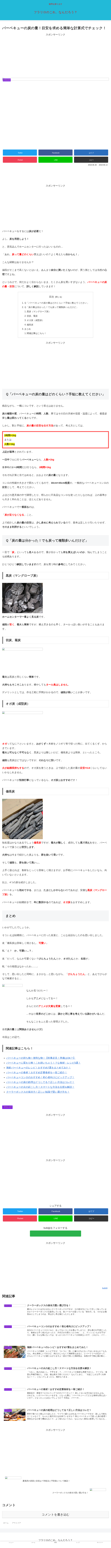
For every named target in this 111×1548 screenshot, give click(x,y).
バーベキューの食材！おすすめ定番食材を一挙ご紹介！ (36, 1072)
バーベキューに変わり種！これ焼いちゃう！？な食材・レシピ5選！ (43, 1062)
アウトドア (8, 1107)
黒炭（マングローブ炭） (39, 311)
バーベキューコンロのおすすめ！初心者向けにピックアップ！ (40, 1077)
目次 (51, 296)
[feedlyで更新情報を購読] (55, 1234)
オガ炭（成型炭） (35, 320)
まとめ (27, 329)
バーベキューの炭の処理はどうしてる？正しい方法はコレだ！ (40, 1082)
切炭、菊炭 (32, 316)
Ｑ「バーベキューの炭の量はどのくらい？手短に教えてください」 (56, 303)
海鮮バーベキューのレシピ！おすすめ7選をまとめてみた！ (38, 1067)
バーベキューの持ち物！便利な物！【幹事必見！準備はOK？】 (41, 1058)
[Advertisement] (55, 55)
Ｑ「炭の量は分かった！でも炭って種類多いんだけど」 (51, 307)
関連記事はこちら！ (36, 333)
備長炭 (30, 324)
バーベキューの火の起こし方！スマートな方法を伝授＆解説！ (40, 1087)
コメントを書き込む (55, 1514)
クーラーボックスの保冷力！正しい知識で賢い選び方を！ (38, 1092)
